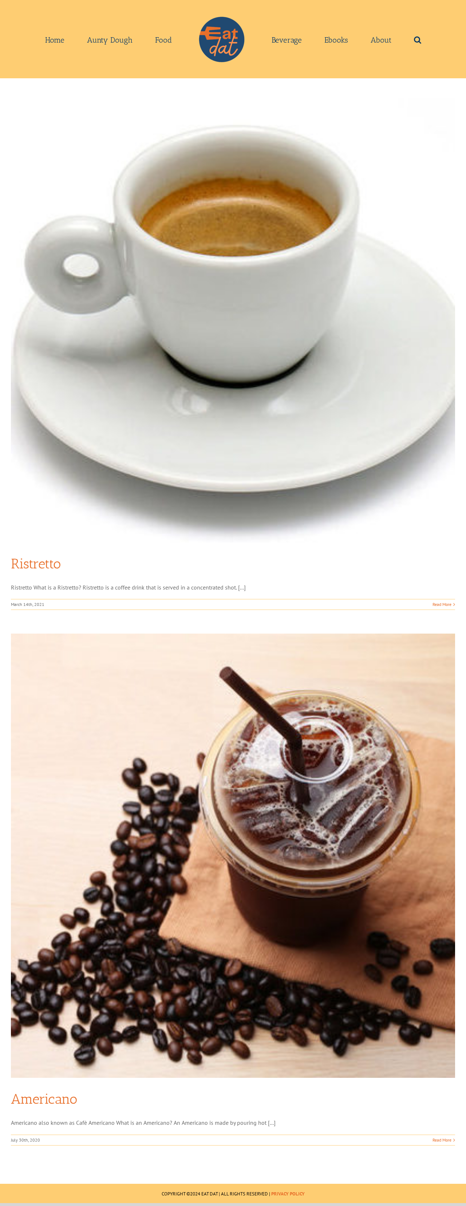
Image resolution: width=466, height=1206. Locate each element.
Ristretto (36, 563)
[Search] (366, 39)
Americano (44, 1099)
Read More (442, 604)
